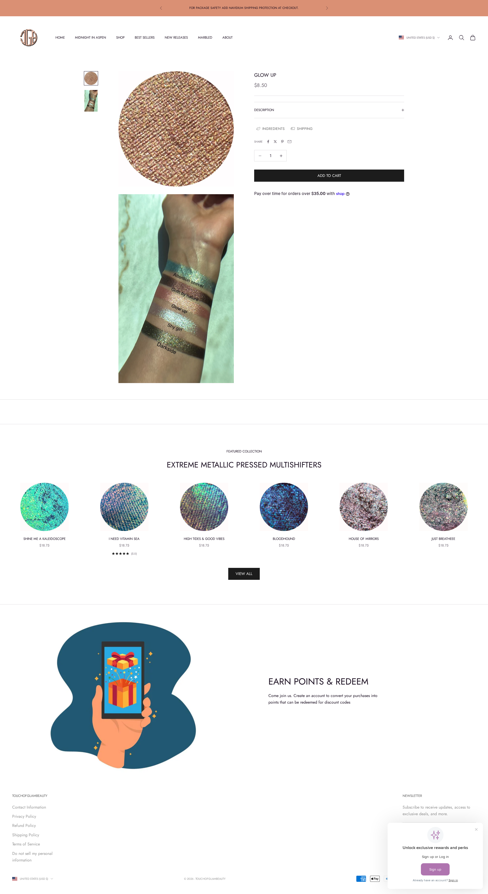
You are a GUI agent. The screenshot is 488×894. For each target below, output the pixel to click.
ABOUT (227, 37)
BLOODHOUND (284, 538)
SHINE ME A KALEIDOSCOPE (44, 538)
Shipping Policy (25, 835)
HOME (60, 37)
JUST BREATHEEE (443, 538)
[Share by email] (289, 142)
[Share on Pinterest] (282, 142)
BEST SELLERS (145, 37)
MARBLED (205, 37)
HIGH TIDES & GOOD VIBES (204, 538)
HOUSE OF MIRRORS (364, 538)
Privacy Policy (24, 816)
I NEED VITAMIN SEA (124, 538)
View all (244, 574)
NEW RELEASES (176, 37)
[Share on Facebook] (268, 142)
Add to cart (329, 175)
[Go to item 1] (91, 78)
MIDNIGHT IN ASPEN (90, 37)
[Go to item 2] (91, 100)
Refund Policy (24, 825)
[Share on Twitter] (275, 142)
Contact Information (29, 807)
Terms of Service (26, 844)
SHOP (120, 37)
